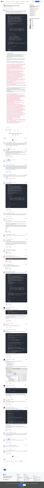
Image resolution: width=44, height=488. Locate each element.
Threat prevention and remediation (37, 479)
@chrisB (6, 324)
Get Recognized (22, 1)
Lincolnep (7, 407)
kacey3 (6, 399)
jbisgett (6, 234)
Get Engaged (27, 1)
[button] (37, 1)
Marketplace (18, 480)
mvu (31, 27)
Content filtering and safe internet (37, 480)
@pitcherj (7, 330)
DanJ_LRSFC (7, 432)
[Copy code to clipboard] (26, 14)
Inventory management (26, 480)
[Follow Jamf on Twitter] (3, 479)
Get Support (13, 1)
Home (3, 3)
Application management (26, 479)
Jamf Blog (18, 479)
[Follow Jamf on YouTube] (6, 479)
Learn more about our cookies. (34, 483)
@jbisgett (7, 386)
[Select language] (34, 1)
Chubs (32, 19)
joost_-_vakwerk (7, 174)
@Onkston (10, 220)
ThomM (32, 23)
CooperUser (7, 164)
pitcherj (6, 218)
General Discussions (8, 1)
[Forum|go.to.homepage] (2, 1)
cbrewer (6, 329)
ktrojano (32, 21)
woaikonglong (33, 25)
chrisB (6, 307)
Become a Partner (19, 481)
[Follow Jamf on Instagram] (7, 479)
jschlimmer (7, 255)
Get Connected (17, 1)
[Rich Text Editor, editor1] (15, 465)
